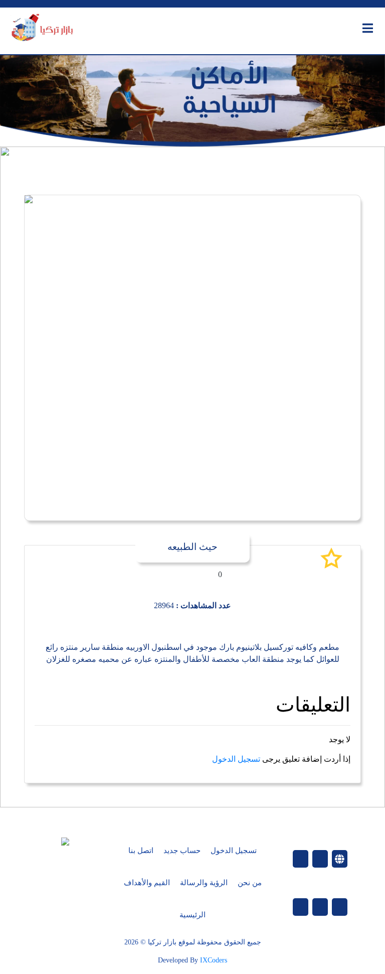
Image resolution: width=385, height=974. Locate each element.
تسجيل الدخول (236, 759)
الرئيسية (192, 915)
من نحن (250, 883)
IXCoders (213, 960)
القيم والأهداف (147, 883)
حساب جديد (182, 851)
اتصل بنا (140, 851)
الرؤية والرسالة (204, 883)
